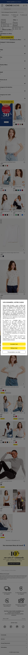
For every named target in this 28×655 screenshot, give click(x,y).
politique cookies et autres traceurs (14, 339)
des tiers (14, 323)
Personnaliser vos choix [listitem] (14, 352)
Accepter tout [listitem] (14, 344)
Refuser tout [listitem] (14, 348)
